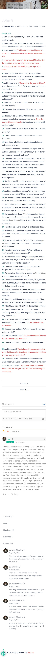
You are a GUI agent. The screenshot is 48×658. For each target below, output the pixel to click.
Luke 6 (6, 523)
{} (28, 418)
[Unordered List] (17, 418)
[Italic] (6, 418)
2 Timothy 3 (19, 617)
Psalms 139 (8, 543)
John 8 (25, 383)
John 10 (23, 389)
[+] (30, 418)
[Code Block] (22, 418)
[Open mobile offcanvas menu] (2, 4)
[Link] (25, 418)
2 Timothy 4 (8, 516)
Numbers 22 (8, 530)
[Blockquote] (20, 418)
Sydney (31, 652)
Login (44, 404)
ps (9, 439)
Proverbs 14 (8, 537)
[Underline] (9, 418)
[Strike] (11, 418)
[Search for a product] (45, 4)
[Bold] (3, 418)
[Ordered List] (14, 418)
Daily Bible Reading (37, 26)
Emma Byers (9, 26)
